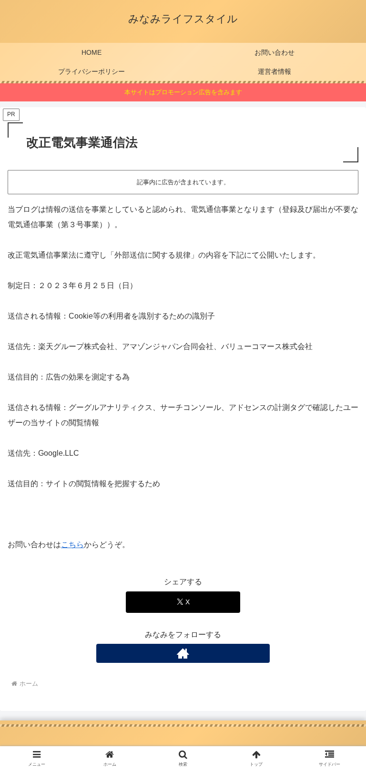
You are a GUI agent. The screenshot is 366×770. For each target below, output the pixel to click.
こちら (72, 544)
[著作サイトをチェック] (183, 653)
